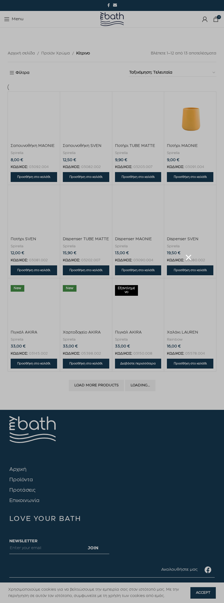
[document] (112, 301)
